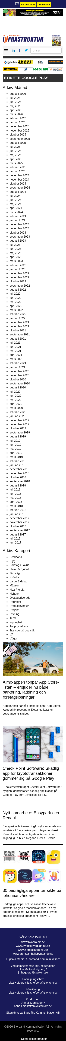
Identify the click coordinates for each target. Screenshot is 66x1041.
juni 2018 (15, 493)
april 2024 (16, 208)
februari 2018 (18, 509)
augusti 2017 (18, 534)
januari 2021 (17, 367)
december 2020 (19, 371)
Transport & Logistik (22, 630)
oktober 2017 (18, 526)
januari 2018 (17, 514)
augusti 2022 (18, 289)
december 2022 (19, 273)
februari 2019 (18, 461)
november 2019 (19, 424)
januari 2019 (17, 465)
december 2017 (19, 518)
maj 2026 (15, 106)
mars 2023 (16, 261)
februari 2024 (18, 216)
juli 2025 (15, 146)
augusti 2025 (18, 142)
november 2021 (19, 326)
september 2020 (20, 383)
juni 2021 (15, 346)
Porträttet (15, 601)
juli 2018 (15, 489)
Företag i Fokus (19, 565)
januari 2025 (17, 171)
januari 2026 (17, 122)
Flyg (12, 561)
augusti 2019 (18, 436)
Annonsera (44, 4)
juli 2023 (15, 244)
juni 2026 (15, 101)
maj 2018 (15, 497)
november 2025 (19, 130)
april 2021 (16, 354)
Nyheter (15, 593)
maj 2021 (15, 350)
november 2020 (19, 375)
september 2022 (20, 285)
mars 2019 (16, 456)
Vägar (13, 638)
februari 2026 (18, 118)
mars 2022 (16, 310)
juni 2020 (15, 395)
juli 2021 (15, 342)
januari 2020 (17, 416)
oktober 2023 (18, 232)
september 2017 (20, 530)
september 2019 (20, 432)
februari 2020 (18, 412)
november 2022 (19, 277)
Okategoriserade (20, 597)
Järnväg (15, 573)
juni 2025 (15, 150)
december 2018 (19, 469)
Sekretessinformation (34, 1038)
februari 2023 (18, 265)
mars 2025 (16, 163)
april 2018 (16, 501)
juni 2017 (15, 542)
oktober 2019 (18, 428)
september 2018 (20, 481)
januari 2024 (17, 220)
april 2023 (16, 257)
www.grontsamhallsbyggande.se (33, 953)
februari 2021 (18, 363)
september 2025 (20, 138)
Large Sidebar (18, 581)
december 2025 (19, 126)
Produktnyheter (19, 605)
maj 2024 (15, 204)
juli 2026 (15, 97)
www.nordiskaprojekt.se (33, 949)
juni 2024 (15, 200)
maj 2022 (15, 301)
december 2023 (19, 224)
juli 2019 (15, 440)
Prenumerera (28, 4)
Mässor (14, 585)
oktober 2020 (18, 379)
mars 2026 (16, 114)
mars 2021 (16, 359)
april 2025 (16, 159)
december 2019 (19, 420)
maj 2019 (15, 448)
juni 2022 (15, 297)
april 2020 (16, 403)
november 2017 (19, 522)
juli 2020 (15, 391)
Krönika (14, 577)
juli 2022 (15, 293)
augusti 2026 (18, 93)
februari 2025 (18, 167)
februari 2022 (18, 314)
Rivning (14, 614)
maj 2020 (15, 399)
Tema (13, 618)
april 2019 (16, 452)
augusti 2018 (18, 485)
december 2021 (19, 322)
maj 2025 (15, 154)
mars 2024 (16, 212)
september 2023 (20, 236)
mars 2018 (16, 505)
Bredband (16, 557)
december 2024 (19, 175)
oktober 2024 (18, 183)
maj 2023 (15, 253)
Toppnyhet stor (19, 626)
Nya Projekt (17, 589)
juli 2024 (15, 195)
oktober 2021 (18, 330)
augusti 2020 (18, 387)
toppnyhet (16, 622)
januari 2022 (17, 318)
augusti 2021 (18, 338)
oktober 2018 (18, 477)
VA (11, 634)
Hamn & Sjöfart (19, 569)
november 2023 (19, 228)
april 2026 (16, 110)
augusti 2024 (18, 191)
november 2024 (19, 179)
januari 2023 (17, 269)
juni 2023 (15, 248)
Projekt (14, 610)
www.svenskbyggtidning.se (33, 945)
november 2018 (19, 473)
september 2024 (20, 187)
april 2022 (16, 306)
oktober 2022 (18, 281)
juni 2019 (15, 444)
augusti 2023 (18, 240)
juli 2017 (15, 538)
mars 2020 (16, 407)
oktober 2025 (18, 134)
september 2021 (20, 334)
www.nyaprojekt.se (33, 942)
